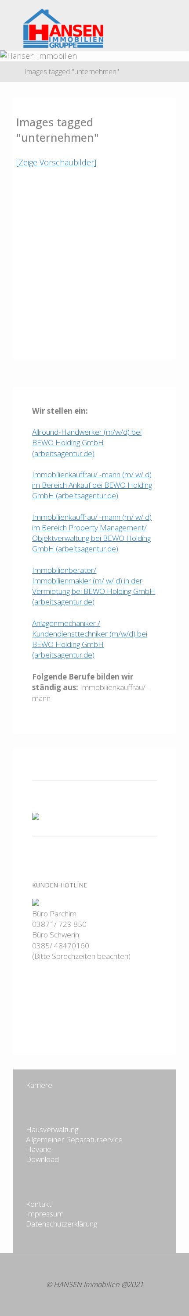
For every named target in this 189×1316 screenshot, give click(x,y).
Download (42, 1159)
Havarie (38, 1149)
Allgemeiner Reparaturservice (74, 1139)
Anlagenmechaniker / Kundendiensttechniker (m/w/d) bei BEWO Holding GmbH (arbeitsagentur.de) (89, 639)
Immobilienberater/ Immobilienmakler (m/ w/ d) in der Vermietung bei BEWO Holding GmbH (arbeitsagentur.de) (93, 586)
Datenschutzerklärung (61, 1224)
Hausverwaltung (52, 1129)
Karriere (39, 1085)
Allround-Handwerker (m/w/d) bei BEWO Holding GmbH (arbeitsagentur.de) (87, 442)
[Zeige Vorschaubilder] (56, 162)
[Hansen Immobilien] (54, 27)
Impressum (45, 1214)
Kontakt (38, 1204)
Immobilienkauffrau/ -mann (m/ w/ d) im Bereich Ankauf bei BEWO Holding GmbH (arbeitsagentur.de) (92, 485)
